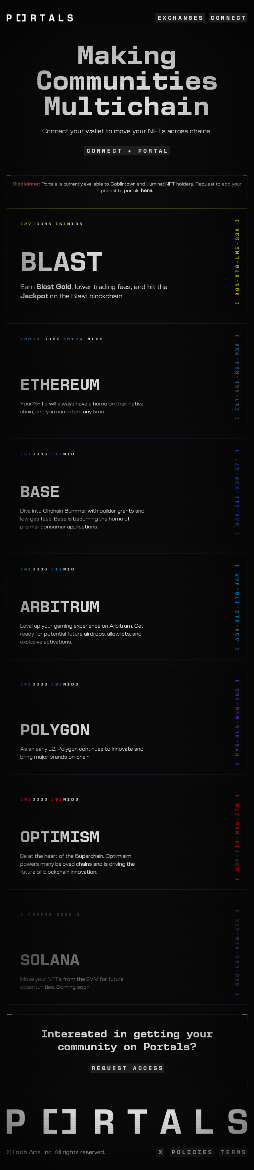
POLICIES (192, 1152)
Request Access (128, 1068)
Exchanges (181, 18)
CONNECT (229, 18)
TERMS (234, 1152)
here (146, 190)
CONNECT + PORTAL (128, 151)
